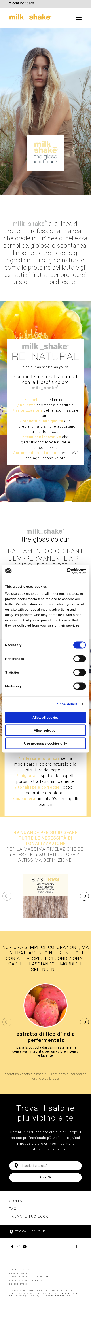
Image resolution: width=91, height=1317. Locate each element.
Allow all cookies (45, 717)
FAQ (13, 1209)
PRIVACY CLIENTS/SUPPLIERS (29, 1277)
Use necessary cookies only (45, 743)
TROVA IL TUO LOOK (29, 1216)
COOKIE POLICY (19, 1273)
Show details (67, 704)
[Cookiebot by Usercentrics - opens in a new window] (66, 571)
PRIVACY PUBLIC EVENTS (25, 1280)
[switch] (79, 658)
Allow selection (45, 730)
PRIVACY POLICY (20, 1269)
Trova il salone (29, 1231)
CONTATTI (19, 1201)
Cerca (45, 1177)
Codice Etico (18, 1284)
